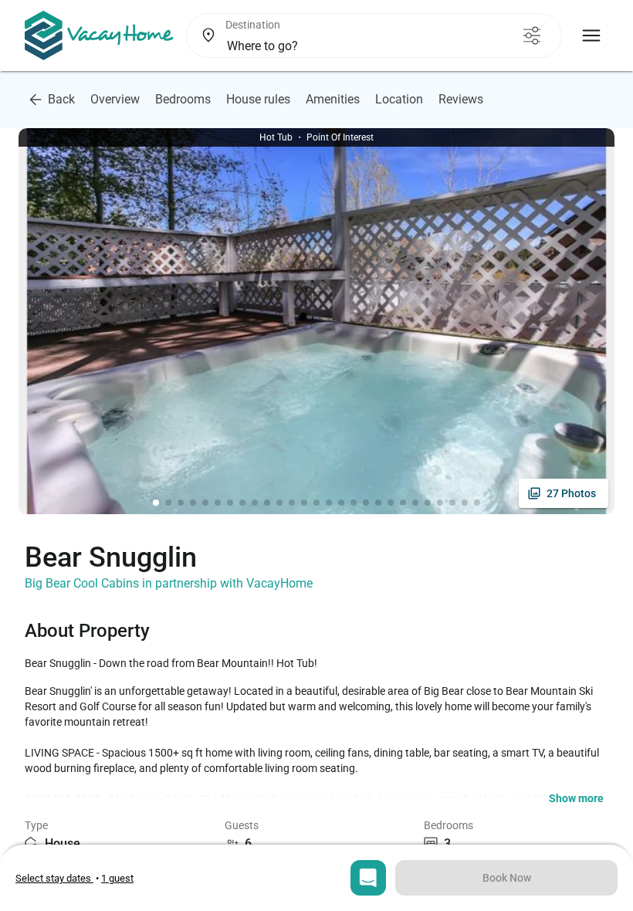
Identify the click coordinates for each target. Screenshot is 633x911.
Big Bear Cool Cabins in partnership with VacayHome (169, 583)
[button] (576, 798)
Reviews (460, 99)
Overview (115, 99)
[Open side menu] (591, 35)
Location (399, 99)
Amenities (333, 99)
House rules (258, 99)
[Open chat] (368, 878)
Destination (252, 25)
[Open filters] (532, 35)
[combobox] (347, 46)
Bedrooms (183, 99)
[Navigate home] (99, 35)
